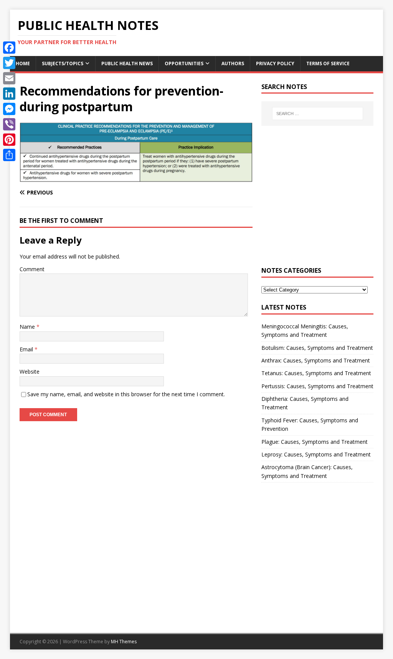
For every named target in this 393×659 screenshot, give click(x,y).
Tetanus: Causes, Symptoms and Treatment (316, 373)
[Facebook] (9, 47)
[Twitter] (9, 63)
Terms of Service (328, 63)
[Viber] (9, 124)
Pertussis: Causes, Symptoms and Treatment (317, 386)
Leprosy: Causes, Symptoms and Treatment (316, 454)
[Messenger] (9, 109)
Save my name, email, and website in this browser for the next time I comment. (126, 394)
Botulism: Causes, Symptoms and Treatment (317, 347)
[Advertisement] (317, 200)
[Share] (9, 155)
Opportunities (184, 63)
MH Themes (124, 641)
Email (27, 349)
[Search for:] (317, 113)
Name (28, 326)
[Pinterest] (9, 139)
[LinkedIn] (9, 93)
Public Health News (127, 63)
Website (30, 371)
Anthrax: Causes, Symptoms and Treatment (315, 360)
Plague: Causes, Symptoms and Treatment (314, 441)
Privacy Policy (275, 63)
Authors (232, 63)
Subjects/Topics (62, 63)
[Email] (9, 78)
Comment (32, 269)
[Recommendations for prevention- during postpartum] (136, 177)
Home (23, 63)
